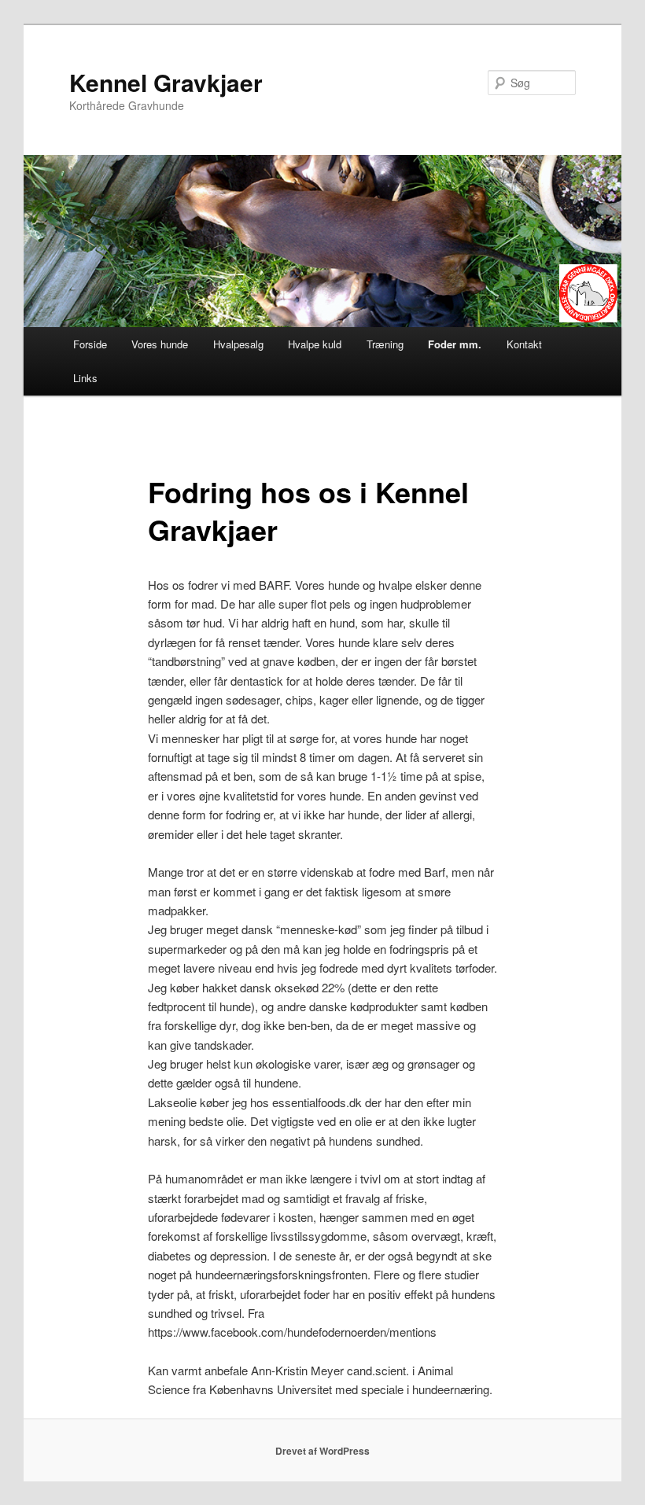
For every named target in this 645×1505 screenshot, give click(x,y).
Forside (90, 344)
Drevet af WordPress (322, 1451)
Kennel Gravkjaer (166, 82)
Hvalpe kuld (314, 344)
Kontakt (524, 344)
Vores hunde (159, 344)
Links (85, 377)
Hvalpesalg (238, 344)
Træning (385, 344)
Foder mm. (454, 344)
